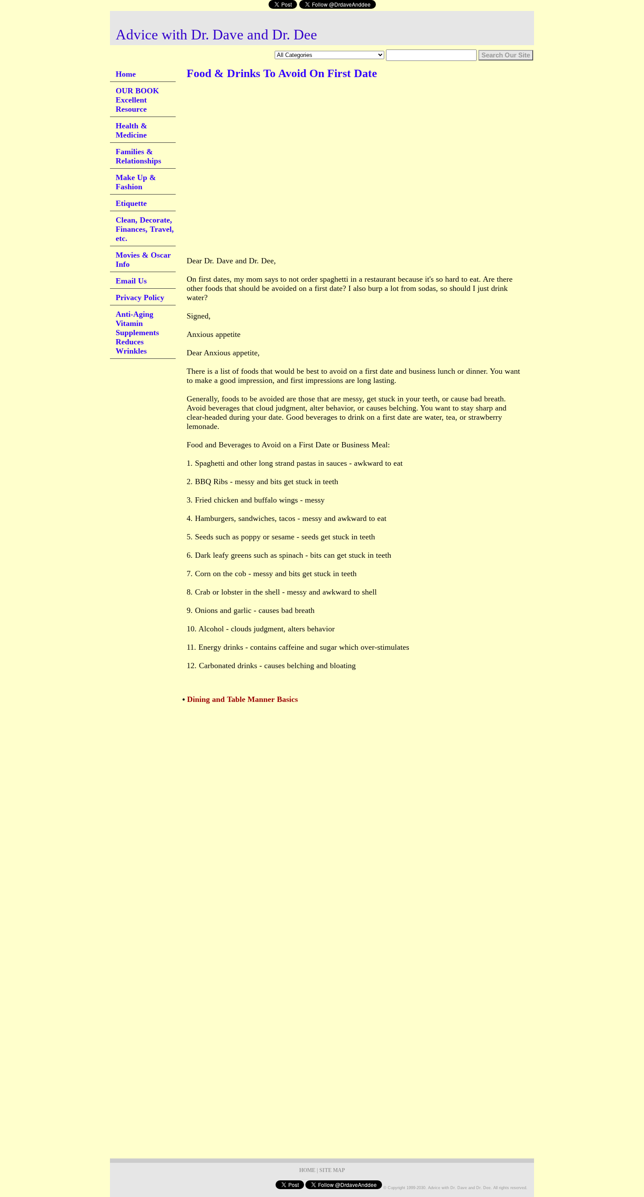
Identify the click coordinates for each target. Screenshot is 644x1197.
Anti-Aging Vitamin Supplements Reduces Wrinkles (137, 332)
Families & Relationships (138, 156)
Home (126, 74)
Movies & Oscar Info (143, 260)
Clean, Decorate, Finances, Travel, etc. (145, 229)
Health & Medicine (131, 130)
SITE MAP (332, 1170)
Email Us (131, 280)
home (307, 1170)
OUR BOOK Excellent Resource (137, 99)
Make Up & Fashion (136, 182)
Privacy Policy (140, 297)
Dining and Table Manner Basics (242, 699)
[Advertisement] (346, 113)
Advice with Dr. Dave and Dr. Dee (216, 34)
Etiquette (131, 203)
